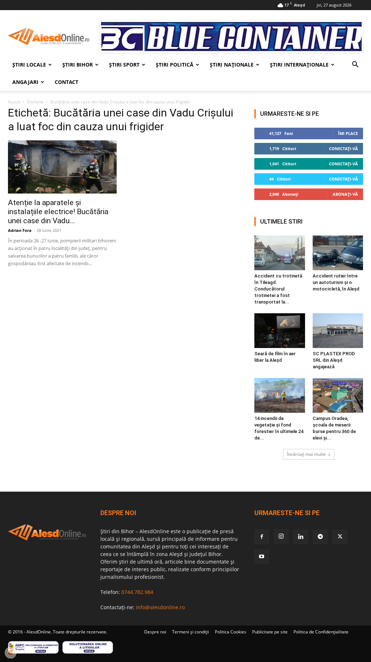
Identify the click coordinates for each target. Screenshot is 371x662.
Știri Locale (29, 64)
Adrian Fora (20, 230)
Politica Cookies (230, 632)
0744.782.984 (137, 592)
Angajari (25, 81)
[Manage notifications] (10, 652)
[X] (340, 537)
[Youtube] (261, 556)
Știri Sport (124, 64)
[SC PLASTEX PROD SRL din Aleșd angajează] (338, 330)
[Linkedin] (300, 537)
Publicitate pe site (270, 632)
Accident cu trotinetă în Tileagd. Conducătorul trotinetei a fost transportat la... (278, 289)
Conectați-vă (343, 148)
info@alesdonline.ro (160, 607)
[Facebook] (261, 537)
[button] (355, 65)
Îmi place (348, 133)
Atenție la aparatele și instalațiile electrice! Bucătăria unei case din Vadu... (58, 211)
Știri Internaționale (299, 64)
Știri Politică (174, 64)
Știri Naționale (232, 64)
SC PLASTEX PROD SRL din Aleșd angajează (334, 360)
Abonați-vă (345, 194)
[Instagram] (281, 536)
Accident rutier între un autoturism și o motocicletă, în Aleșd (336, 282)
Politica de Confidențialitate (321, 632)
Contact (66, 81)
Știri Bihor (77, 64)
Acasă (14, 102)
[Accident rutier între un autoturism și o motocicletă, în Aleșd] (338, 252)
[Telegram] (320, 537)
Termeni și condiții (190, 632)
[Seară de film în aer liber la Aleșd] (279, 330)
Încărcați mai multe (306, 454)
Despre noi (155, 632)
